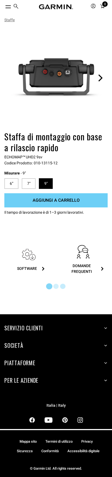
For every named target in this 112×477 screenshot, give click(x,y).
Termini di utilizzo (59, 441)
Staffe (9, 20)
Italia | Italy (56, 405)
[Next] (100, 78)
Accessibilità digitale (83, 451)
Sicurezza (25, 451)
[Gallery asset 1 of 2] (56, 78)
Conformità (50, 451)
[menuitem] (16, 7)
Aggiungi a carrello (56, 200)
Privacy (87, 441)
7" (28, 183)
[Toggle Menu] (3, 5)
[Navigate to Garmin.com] (56, 7)
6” (11, 183)
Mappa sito (28, 441)
